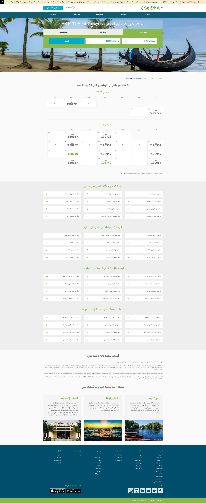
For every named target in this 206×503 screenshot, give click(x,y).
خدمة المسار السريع (158, 482)
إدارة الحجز (103, 32)
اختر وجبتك (160, 460)
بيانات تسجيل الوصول (158, 471)
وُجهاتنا (140, 455)
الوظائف (99, 466)
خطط (124, 14)
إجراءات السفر (63, 32)
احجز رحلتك (160, 455)
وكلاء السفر (77, 14)
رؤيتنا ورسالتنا (98, 457)
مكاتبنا (59, 455)
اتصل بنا (53, 14)
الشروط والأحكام (97, 471)
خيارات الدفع (139, 463)
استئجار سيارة (118, 460)
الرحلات (141, 32)
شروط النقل (98, 468)
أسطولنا (99, 460)
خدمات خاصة (139, 466)
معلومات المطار (139, 468)
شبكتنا (140, 457)
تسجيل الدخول (53, 8)
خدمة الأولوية (160, 468)
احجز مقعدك (160, 457)
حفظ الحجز (160, 474)
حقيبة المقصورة (159, 479)
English (68, 7)
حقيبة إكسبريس (159, 466)
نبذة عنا (99, 455)
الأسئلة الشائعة (57, 460)
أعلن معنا (58, 463)
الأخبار (100, 463)
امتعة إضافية (160, 463)
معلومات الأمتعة (138, 460)
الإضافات (100, 14)
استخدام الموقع (98, 474)
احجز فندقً (119, 457)
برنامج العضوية (118, 455)
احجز (148, 14)
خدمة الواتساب (159, 476)
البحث (67, 41)
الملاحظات (58, 457)
